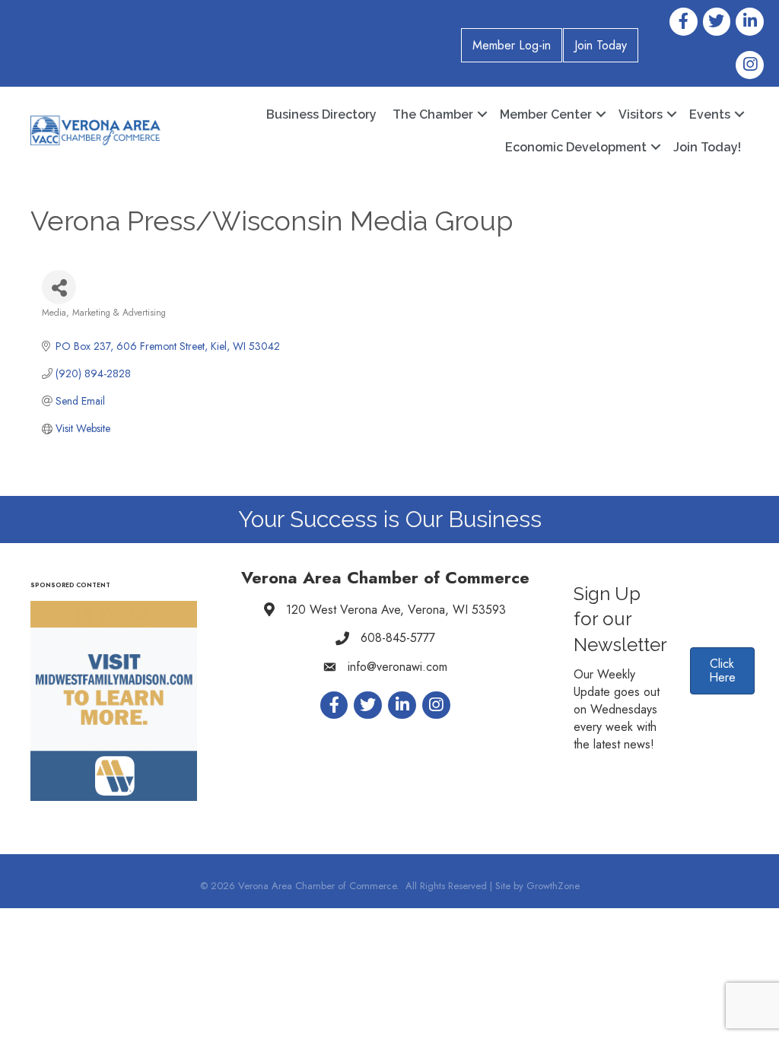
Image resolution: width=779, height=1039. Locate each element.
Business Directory (321, 114)
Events (709, 114)
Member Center (546, 114)
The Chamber (433, 114)
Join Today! (707, 147)
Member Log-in (511, 45)
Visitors (640, 114)
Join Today (600, 45)
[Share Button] (59, 287)
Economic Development (576, 147)
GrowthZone (553, 886)
